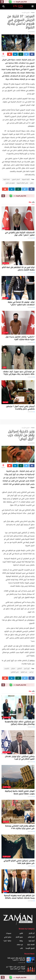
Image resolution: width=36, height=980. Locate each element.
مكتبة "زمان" (7, 940)
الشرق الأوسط (25, 12)
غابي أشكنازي (14, 672)
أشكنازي (19, 668)
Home (32, 12)
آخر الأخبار (31, 933)
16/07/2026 (30, 831)
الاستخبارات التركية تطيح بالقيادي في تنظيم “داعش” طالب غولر (19, 234)
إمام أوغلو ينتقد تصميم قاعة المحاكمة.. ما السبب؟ (16, 959)
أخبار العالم (5, 228)
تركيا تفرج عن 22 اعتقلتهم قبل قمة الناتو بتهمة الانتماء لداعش (18, 269)
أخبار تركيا (5, 298)
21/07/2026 (30, 797)
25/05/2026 (30, 412)
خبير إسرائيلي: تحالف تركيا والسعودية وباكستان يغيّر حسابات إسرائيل (19, 723)
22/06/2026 (30, 342)
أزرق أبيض (26, 668)
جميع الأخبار (19, 937)
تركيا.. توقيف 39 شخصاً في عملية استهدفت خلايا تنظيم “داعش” (21, 303)
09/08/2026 (30, 727)
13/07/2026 (30, 238)
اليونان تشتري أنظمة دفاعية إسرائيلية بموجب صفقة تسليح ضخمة (19, 792)
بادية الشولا (6, 179)
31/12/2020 (31, 31)
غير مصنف (20, 944)
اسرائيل (13, 668)
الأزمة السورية (25, 179)
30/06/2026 (30, 307)
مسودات (8, 933)
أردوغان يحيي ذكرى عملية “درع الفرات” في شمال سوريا (15, 967)
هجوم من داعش (10, 183)
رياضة (21, 940)
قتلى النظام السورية (22, 183)
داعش (31, 183)
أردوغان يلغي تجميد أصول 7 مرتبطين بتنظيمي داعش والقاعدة (20, 408)
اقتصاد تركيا (30, 944)
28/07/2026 (30, 762)
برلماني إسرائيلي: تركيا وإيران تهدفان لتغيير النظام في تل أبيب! (19, 758)
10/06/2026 (30, 377)
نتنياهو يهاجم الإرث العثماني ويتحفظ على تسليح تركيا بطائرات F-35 (19, 827)
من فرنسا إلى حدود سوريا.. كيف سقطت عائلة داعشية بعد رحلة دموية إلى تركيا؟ (18, 373)
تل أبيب (31, 672)
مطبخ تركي (7, 937)
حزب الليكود (24, 672)
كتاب (21, 948)
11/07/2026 (30, 901)
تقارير (4, 367)
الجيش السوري (16, 179)
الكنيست (6, 668)
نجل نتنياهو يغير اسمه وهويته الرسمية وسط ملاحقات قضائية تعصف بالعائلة (19, 897)
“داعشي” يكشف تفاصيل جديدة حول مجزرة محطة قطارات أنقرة (20, 338)
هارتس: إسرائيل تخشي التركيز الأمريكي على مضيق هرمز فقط (19, 862)
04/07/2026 (30, 273)
